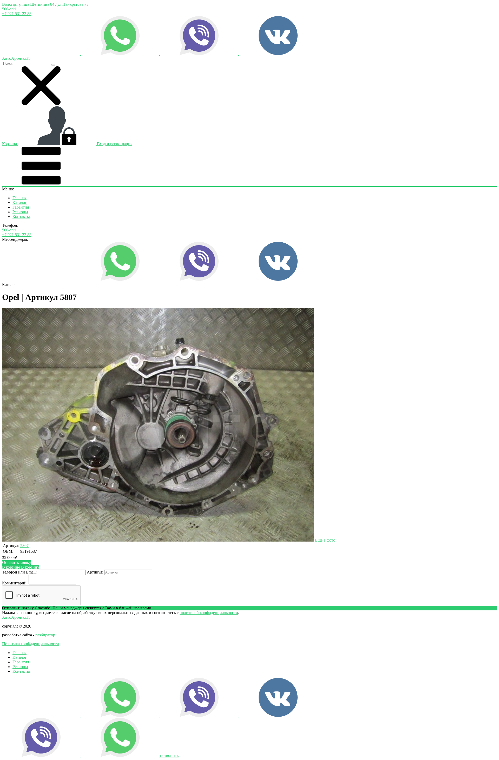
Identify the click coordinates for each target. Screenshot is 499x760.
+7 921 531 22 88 (16, 13)
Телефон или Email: (19, 572)
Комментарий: (15, 583)
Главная (19, 198)
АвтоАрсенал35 (16, 617)
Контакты (21, 216)
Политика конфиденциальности (30, 644)
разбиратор (45, 635)
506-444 (9, 9)
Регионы (20, 212)
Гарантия (20, 207)
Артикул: (95, 572)
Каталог (19, 202)
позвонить (169, 755)
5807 (24, 545)
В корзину (20, 567)
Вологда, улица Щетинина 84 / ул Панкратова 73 (45, 4)
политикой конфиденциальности (209, 612)
